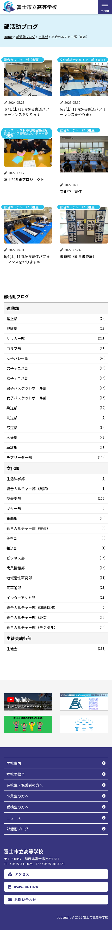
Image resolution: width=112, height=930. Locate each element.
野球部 (56, 328)
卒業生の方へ (17, 796)
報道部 (56, 548)
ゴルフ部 (56, 348)
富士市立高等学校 (95, 917)
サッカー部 (56, 338)
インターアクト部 (56, 597)
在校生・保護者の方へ (25, 785)
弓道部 (56, 427)
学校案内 (14, 763)
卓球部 (56, 447)
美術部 (56, 538)
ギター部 (56, 508)
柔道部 (56, 407)
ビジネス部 (56, 558)
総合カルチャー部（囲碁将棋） (56, 607)
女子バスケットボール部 (56, 397)
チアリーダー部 (56, 457)
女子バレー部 (56, 358)
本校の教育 (16, 774)
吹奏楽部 (56, 498)
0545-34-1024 (26, 886)
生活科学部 (56, 478)
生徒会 (56, 648)
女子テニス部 (56, 378)
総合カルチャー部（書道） (56, 528)
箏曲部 (56, 518)
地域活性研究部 (56, 577)
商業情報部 (56, 567)
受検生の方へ (17, 807)
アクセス (22, 874)
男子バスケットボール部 (56, 388)
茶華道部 (56, 587)
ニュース (14, 817)
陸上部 (56, 318)
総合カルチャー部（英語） (56, 488)
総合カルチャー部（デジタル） (56, 627)
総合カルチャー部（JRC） (56, 617)
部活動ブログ (17, 828)
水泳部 (56, 437)
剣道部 (56, 417)
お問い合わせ (25, 899)
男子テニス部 (56, 368)
